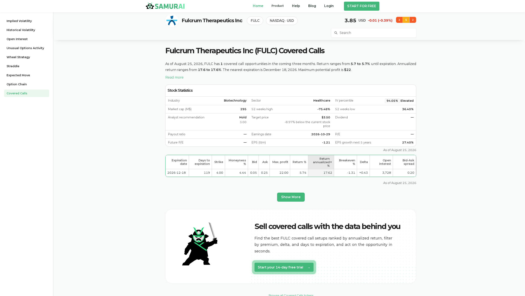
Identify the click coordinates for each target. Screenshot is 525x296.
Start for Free (361, 6)
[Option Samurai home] (165, 5)
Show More (291, 197)
